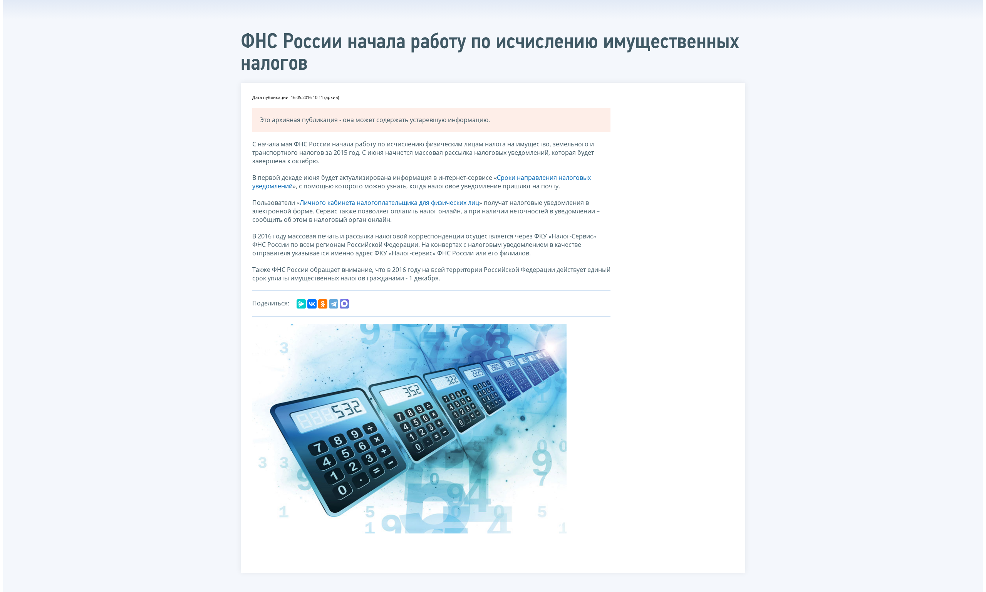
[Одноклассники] (322, 304)
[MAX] (344, 304)
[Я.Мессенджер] (301, 304)
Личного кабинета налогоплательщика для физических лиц (389, 202)
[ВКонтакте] (312, 304)
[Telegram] (333, 304)
